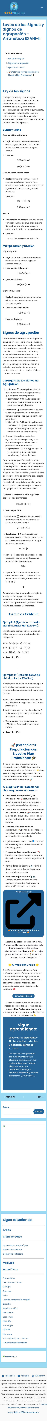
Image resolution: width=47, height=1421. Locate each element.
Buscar (38, 1111)
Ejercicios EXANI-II (16, 67)
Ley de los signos (16, 58)
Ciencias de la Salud (12, 1282)
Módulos (8, 1263)
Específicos (10, 1269)
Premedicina (9, 1278)
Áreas (7, 1230)
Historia (6, 1329)
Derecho (7, 1304)
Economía (8, 1317)
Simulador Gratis (23, 996)
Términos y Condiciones (29, 1408)
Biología (7, 1286)
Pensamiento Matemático (15, 1245)
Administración (10, 1308)
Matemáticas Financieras (15, 1342)
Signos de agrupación (18, 63)
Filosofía (7, 1321)
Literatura (7, 1334)
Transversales (12, 1236)
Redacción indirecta (12, 1249)
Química (7, 1291)
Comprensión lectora (13, 1254)
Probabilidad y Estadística (15, 1338)
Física (5, 1295)
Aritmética (8, 1312)
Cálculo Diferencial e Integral (16, 1299)
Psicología (8, 1325)
